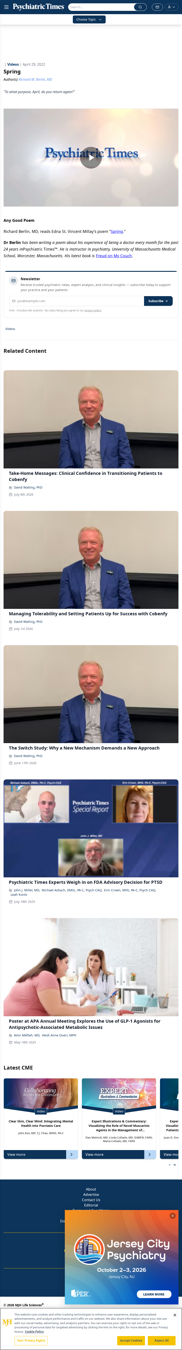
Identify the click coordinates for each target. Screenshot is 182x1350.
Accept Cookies (131, 1340)
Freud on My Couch (114, 255)
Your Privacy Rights (31, 1340)
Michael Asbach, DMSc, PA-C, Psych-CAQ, (72, 890)
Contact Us (91, 1199)
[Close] (175, 1315)
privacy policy (93, 310)
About (91, 1189)
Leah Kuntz (19, 894)
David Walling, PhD (28, 487)
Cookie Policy (34, 1332)
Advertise (91, 1194)
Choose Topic (86, 19)
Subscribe (155, 301)
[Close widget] (173, 1216)
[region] (91, 1329)
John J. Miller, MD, (27, 890)
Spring (117, 231)
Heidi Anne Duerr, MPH (59, 1035)
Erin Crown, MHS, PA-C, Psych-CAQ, (130, 890)
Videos (10, 329)
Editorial (91, 1205)
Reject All (162, 1340)
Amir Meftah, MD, (27, 1035)
